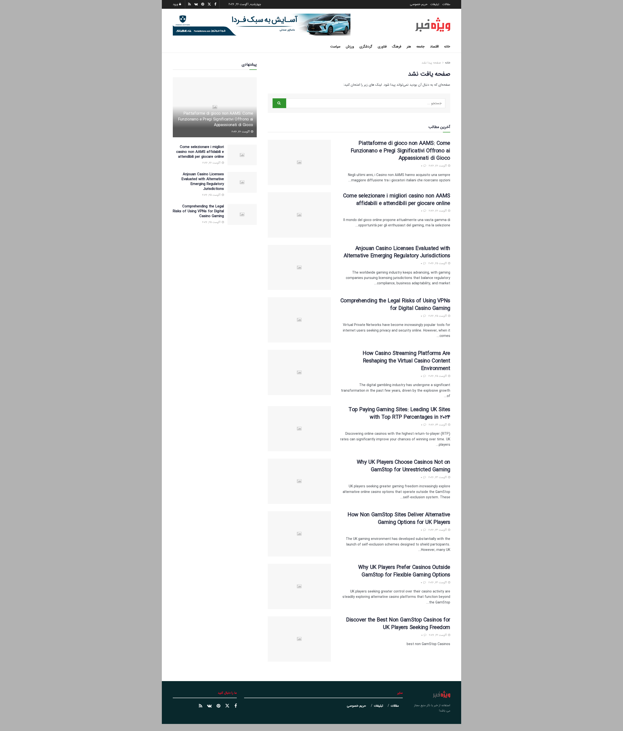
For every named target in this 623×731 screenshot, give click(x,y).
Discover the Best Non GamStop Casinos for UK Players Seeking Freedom (398, 624)
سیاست (335, 46)
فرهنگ (396, 46)
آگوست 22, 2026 (438, 635)
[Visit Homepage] (432, 25)
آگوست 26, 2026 (438, 166)
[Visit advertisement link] (261, 25)
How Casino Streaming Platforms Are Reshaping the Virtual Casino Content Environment (406, 361)
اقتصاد (434, 46)
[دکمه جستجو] (174, 46)
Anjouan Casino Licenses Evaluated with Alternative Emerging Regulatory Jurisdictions (397, 252)
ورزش (350, 46)
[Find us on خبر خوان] (200, 706)
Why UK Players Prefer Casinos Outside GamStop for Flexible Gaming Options (404, 571)
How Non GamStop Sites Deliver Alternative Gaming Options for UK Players (399, 519)
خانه (447, 46)
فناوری (382, 46)
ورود (176, 4)
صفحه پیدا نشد (431, 62)
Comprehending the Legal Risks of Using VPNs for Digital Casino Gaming (395, 305)
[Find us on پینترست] (218, 706)
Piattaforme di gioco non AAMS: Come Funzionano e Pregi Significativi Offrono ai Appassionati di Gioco (400, 151)
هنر (409, 46)
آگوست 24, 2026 (438, 425)
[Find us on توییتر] (227, 706)
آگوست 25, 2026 (438, 263)
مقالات (446, 4)
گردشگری (365, 46)
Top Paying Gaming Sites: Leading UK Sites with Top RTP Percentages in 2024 (399, 413)
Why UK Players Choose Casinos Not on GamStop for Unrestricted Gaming (403, 466)
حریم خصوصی (418, 4)
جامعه (420, 46)
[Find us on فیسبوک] (235, 706)
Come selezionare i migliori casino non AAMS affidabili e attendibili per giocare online (396, 200)
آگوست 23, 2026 (438, 477)
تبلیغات (434, 4)
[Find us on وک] (209, 706)
